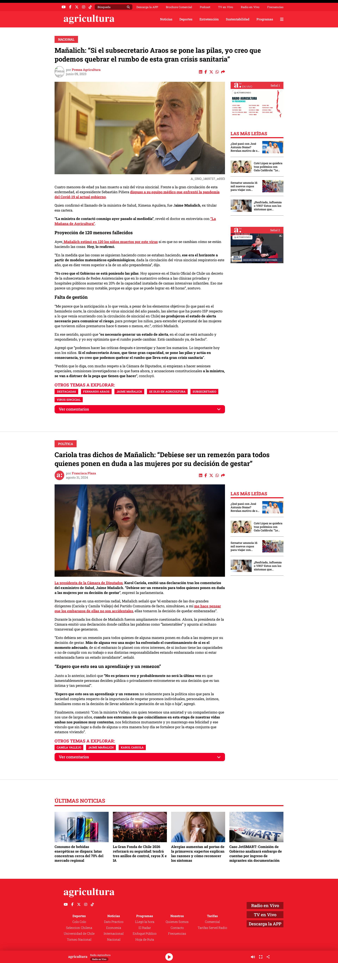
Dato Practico (113, 922)
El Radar (145, 928)
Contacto (177, 928)
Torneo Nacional (79, 939)
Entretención (209, 19)
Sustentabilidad (237, 19)
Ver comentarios (74, 409)
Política (65, 444)
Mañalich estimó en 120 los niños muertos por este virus (110, 241)
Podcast (205, 7)
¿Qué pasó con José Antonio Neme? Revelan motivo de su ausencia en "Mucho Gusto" (245, 147)
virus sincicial (69, 399)
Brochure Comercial (179, 7)
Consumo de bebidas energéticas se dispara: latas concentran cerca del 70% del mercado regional (79, 853)
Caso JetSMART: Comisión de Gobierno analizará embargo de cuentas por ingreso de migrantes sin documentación (255, 853)
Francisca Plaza (84, 473)
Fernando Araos (96, 391)
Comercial (212, 922)
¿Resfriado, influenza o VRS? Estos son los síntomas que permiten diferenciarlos (268, 205)
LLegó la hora (144, 922)
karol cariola (132, 747)
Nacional (66, 39)
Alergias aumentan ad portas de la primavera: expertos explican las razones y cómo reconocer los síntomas (197, 853)
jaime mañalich (129, 391)
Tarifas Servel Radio (212, 928)
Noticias (166, 19)
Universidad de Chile (79, 933)
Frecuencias (275, 7)
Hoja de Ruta (144, 939)
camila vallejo (69, 747)
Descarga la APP (147, 7)
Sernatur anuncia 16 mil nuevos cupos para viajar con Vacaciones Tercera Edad (244, 186)
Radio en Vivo (250, 7)
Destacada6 (66, 391)
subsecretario (204, 391)
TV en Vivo (225, 7)
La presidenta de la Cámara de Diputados (89, 582)
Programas (264, 19)
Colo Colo (79, 922)
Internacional (114, 933)
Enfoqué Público (145, 933)
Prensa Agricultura (86, 70)
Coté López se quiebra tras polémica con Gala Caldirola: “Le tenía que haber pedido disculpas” (268, 166)
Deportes (185, 19)
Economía (113, 928)
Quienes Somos (177, 922)
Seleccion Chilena (79, 928)
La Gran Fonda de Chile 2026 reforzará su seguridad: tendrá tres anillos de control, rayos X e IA (140, 853)
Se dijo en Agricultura (167, 391)
